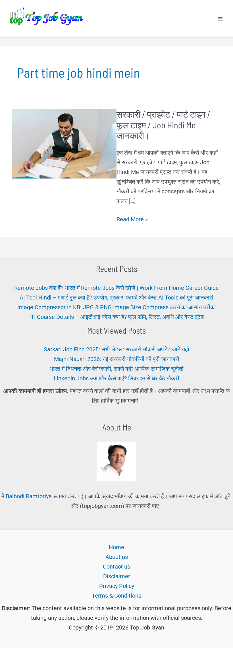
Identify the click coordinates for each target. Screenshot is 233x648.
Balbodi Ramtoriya (29, 496)
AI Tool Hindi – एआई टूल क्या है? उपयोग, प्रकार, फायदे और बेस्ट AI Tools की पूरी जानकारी (116, 297)
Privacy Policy (116, 586)
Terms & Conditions (116, 595)
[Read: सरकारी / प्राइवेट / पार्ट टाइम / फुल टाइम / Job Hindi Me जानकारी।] (64, 143)
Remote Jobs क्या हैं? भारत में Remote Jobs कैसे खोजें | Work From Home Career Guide (116, 287)
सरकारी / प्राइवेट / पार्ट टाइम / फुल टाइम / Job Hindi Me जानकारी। (163, 125)
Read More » (132, 220)
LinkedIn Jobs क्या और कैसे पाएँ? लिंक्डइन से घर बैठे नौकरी (116, 378)
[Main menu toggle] (220, 19)
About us (116, 556)
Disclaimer (116, 576)
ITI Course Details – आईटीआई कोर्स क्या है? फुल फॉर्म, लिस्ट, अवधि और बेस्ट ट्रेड (116, 316)
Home (116, 547)
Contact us (116, 566)
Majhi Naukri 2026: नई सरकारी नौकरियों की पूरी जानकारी (116, 359)
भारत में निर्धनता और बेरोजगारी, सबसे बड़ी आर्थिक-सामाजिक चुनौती (117, 368)
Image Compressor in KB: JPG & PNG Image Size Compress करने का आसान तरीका (116, 307)
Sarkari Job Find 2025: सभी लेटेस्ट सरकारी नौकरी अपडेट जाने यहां (116, 349)
